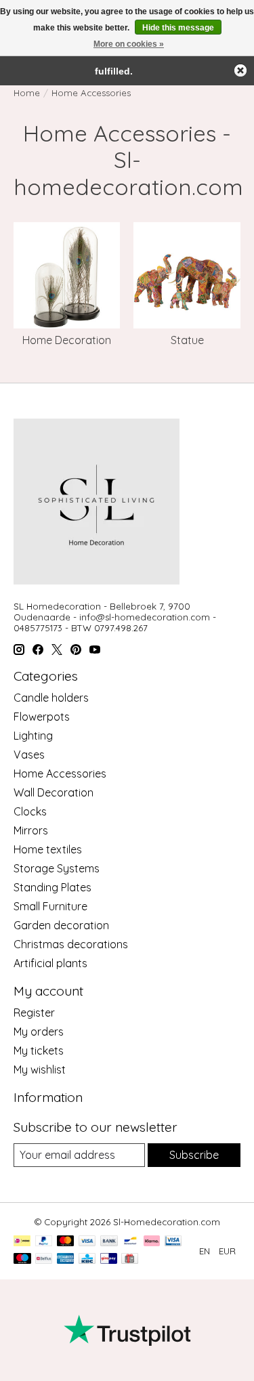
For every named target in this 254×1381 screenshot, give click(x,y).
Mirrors (31, 830)
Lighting (33, 735)
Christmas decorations (71, 944)
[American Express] (66, 1259)
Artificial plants (50, 963)
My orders (39, 1031)
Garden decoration (61, 925)
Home (27, 92)
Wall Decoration (53, 792)
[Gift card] (129, 1259)
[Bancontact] (130, 1241)
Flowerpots (42, 716)
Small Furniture (50, 906)
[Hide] (240, 70)
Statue (187, 340)
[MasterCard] (66, 1241)
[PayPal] (44, 1241)
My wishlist (40, 1069)
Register (34, 1012)
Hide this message (178, 28)
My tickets (39, 1050)
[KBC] (87, 1259)
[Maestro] (22, 1259)
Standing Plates (52, 887)
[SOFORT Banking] (152, 1241)
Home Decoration (66, 340)
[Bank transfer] (109, 1241)
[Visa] (87, 1241)
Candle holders (51, 697)
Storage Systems (57, 868)
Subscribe (194, 1155)
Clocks (30, 811)
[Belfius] (43, 1259)
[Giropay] (108, 1259)
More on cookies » (128, 44)
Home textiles (48, 849)
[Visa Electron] (173, 1241)
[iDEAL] (22, 1241)
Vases (29, 754)
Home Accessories (60, 773)
